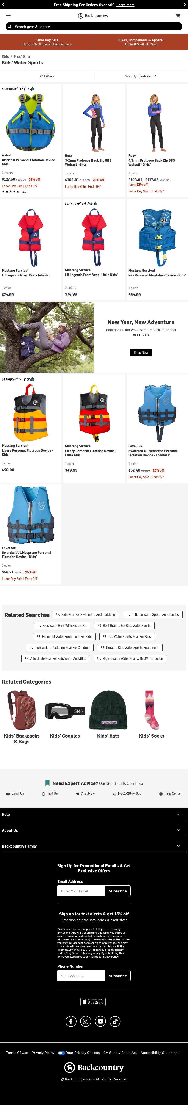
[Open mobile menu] (8, 15)
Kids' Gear (22, 56)
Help (6, 814)
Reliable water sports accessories (155, 614)
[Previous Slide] (3, 4)
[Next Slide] (185, 4)
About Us (10, 830)
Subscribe (118, 890)
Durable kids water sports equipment (132, 647)
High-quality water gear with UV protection (132, 658)
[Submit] (9, 26)
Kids (5, 56)
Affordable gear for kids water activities (58, 658)
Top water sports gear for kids (129, 636)
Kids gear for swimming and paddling (88, 614)
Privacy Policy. (110, 956)
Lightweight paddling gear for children (62, 647)
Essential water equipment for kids (67, 636)
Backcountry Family (19, 845)
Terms (94, 956)
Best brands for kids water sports (127, 625)
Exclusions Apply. (68, 932)
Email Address (70, 881)
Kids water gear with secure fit (64, 625)
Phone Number (70, 966)
